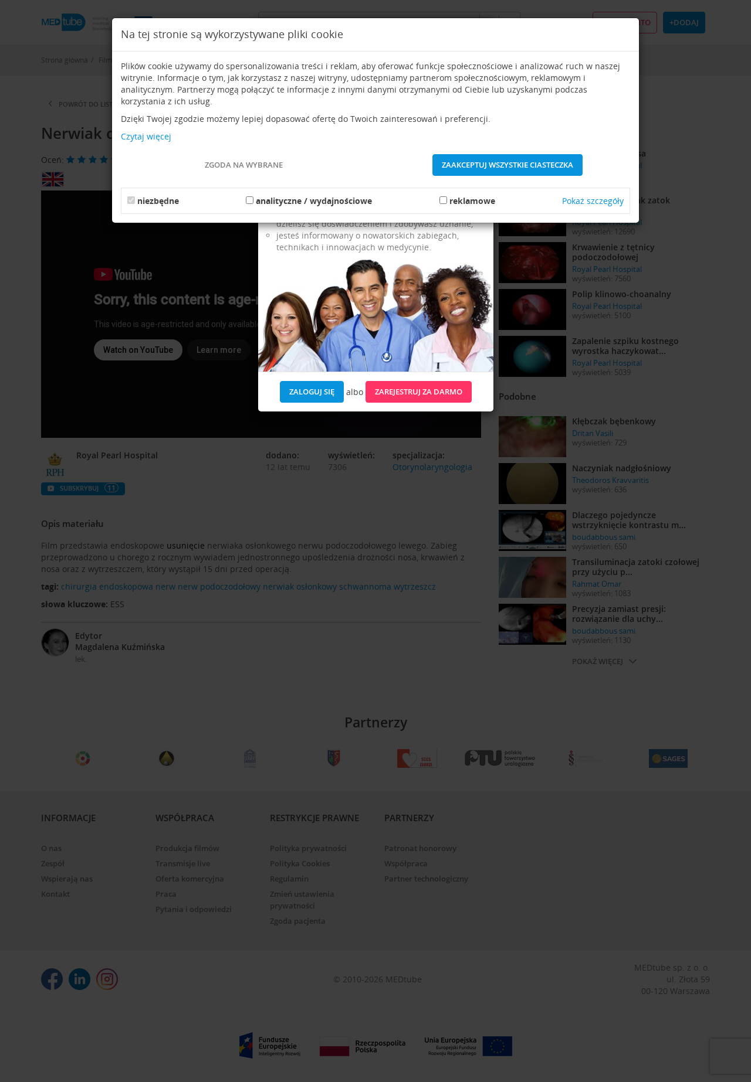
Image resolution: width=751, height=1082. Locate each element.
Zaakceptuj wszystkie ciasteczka (507, 164)
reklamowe (472, 200)
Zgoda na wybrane (244, 164)
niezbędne (158, 200)
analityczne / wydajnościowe (314, 200)
